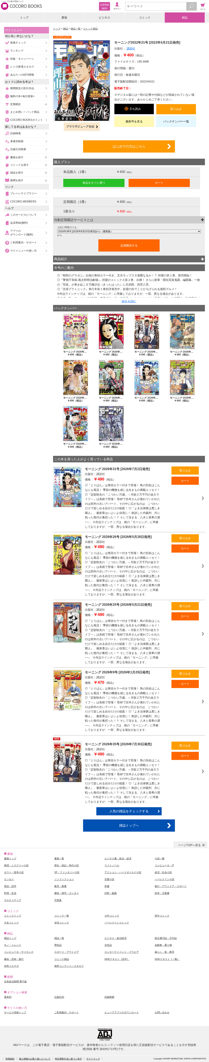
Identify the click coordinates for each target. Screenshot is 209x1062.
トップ (24, 17)
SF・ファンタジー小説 (66, 872)
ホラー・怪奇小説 (14, 872)
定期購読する (129, 245)
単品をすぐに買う (93, 182)
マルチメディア (12, 900)
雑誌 (185, 17)
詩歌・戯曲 (110, 893)
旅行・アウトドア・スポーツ (171, 886)
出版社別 (59, 997)
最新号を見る (134, 121)
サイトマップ (93, 1059)
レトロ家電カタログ (22, 66)
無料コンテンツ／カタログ (69, 966)
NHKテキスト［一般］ (167, 959)
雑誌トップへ (129, 825)
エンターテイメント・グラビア (121, 952)
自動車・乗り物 (163, 945)
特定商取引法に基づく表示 (68, 1059)
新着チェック (18, 42)
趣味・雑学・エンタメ (66, 893)
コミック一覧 (61, 915)
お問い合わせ (162, 1012)
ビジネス (104, 17)
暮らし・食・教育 (164, 952)
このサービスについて (23, 214)
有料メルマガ (11, 966)
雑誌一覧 (76, 28)
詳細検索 (15, 133)
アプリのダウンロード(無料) (21, 232)
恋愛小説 (109, 879)
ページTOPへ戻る (189, 845)
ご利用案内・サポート (23, 242)
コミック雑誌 (90, 28)
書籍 (64, 17)
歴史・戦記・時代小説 (66, 865)
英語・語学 (10, 886)
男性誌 (58, 945)
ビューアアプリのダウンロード (121, 1012)
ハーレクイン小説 (164, 879)
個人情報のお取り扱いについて (34, 1059)
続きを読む (129, 301)
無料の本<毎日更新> (22, 96)
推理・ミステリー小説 (16, 865)
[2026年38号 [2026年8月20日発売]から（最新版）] (129, 231)
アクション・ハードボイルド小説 (122, 872)
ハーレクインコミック (116, 922)
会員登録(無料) (19, 222)
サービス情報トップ (15, 1012)
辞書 (106, 886)
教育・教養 (60, 886)
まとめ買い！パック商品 (24, 111)
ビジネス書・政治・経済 (117, 858)
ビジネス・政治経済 (115, 938)
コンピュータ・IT (164, 865)
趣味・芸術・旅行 (14, 959)
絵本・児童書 (162, 893)
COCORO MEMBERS (23, 201)
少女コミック (11, 922)
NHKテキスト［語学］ (116, 959)
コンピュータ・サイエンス (18, 952)
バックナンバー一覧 (176, 121)
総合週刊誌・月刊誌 (166, 938)
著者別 (7, 997)
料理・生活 (10, 893)
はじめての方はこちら (129, 146)
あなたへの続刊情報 (22, 74)
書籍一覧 (59, 858)
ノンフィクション (64, 879)
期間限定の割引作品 (22, 88)
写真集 (58, 900)
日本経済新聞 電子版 (15, 981)
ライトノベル (111, 865)
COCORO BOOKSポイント (26, 119)
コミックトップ (12, 915)
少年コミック (111, 915)
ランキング (16, 50)
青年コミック (162, 915)
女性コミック (61, 922)
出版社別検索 (18, 149)
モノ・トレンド (12, 945)
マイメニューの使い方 (23, 250)
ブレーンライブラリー (23, 193)
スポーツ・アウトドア (66, 952)
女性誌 (108, 945)
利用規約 (10, 1059)
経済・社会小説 (163, 872)
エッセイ (9, 879)
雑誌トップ (10, 938)
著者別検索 (16, 141)
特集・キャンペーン (22, 58)
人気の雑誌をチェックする (129, 811)
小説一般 (160, 858)
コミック (144, 17)
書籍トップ (10, 858)
